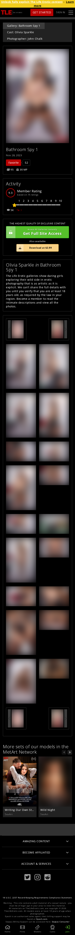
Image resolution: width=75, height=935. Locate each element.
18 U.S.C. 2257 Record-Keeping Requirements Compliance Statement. (37, 897)
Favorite (13, 162)
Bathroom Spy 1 (22, 149)
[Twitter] (27, 877)
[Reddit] (47, 877)
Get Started (42, 12)
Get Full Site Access (42, 232)
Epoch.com (41, 919)
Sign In (60, 12)
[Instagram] (37, 877)
